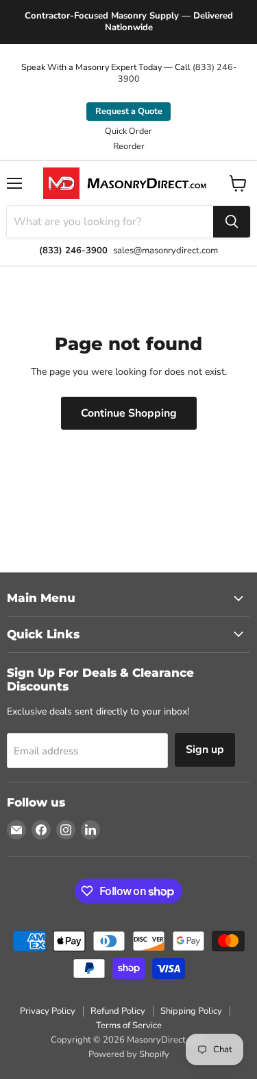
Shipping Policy (191, 1011)
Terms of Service (129, 1025)
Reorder (129, 146)
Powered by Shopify (128, 1054)
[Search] (231, 221)
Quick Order (128, 131)
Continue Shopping (129, 413)
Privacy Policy (47, 1011)
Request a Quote (128, 111)
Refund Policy (117, 1011)
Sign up (205, 749)
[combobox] (110, 221)
